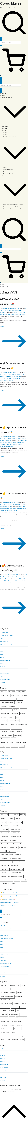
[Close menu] (1, 91)
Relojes (13, 738)
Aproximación (4, 699)
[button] (1, 45)
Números (15, 444)
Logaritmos (3, 444)
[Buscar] (1, 39)
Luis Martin (4, 308)
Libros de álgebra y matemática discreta (13, 204)
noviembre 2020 (4, 1067)
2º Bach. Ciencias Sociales (6, 644)
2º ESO (5, 130)
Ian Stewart (11, 717)
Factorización (14, 713)
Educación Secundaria (16, 310)
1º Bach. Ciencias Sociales (9, 136)
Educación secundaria (7, 97)
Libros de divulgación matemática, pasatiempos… (15, 206)
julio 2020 (2, 1080)
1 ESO (18, 691)
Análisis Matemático (8, 169)
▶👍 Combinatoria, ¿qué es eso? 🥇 (8, 896)
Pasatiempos (4, 731)
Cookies (19, 1085)
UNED (8, 746)
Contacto (4, 210)
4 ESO (12, 695)
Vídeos (3, 95)
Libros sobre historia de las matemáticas (13, 208)
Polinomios (12, 731)
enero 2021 (2, 1061)
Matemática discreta (14, 720)
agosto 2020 (3, 1077)
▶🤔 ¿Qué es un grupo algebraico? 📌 (9, 892)
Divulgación (12, 706)
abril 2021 (2, 1055)
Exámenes (5, 126)
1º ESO (5, 128)
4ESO (4, 314)
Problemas (20, 731)
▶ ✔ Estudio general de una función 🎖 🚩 (10, 902)
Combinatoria (6, 171)
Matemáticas (14, 314)
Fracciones (2, 380)
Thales (2, 746)
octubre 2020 (3, 1070)
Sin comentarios (21, 314)
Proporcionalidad (5, 738)
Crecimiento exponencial (7, 702)
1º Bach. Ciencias (4, 632)
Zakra (4, 1091)
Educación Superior (4, 673)
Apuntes (9, 310)
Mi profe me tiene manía (15, 1089)
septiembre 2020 (4, 1074)
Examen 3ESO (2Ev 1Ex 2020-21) (8, 905)
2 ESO (23, 691)
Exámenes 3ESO (5, 713)
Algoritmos (21, 378)
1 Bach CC (15, 312)
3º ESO (5, 132)
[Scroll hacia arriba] (14, 1125)
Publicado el (13, 308)
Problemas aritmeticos (6, 735)
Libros (3, 175)
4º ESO (5, 134)
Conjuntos (19, 699)
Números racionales (5, 510)
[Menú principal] (1, 78)
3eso (1, 314)
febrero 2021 (3, 1058)
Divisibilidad (4, 706)
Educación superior (6, 138)
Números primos (5, 728)
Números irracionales (20, 508)
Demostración (18, 702)
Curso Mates (11, 3)
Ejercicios (21, 442)
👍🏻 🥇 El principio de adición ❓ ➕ (8, 899)
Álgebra (5, 167)
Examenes (23, 709)
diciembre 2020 (4, 1064)
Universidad (15, 746)
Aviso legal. (2, 1085)
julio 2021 (2, 1048)
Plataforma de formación (8, 213)
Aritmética (5, 442)
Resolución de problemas (7, 742)
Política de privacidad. (11, 1085)
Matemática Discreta (8, 173)
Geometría (3, 717)
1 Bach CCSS (22, 312)
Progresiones (17, 735)
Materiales (2, 312)
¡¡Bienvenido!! (5, 93)
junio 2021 (2, 1052)
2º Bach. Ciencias (4, 641)
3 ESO (2, 695)
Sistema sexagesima (21, 742)
